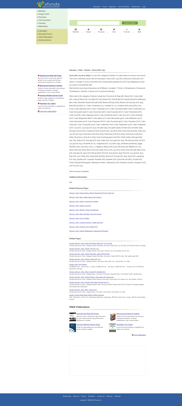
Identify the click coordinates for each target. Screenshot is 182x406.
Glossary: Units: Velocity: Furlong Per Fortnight (83, 201)
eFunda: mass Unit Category (78, 264)
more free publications (48, 111)
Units (114, 32)
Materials (41, 11)
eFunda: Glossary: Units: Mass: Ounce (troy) (83, 290)
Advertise (117, 396)
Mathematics (43, 26)
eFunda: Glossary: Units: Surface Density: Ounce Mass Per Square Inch (91, 277)
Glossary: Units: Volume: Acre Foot (80, 206)
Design (88, 32)
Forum (104, 6)
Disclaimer (91, 396)
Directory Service (44, 40)
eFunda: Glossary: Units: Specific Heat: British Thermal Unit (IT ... (89, 282)
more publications (140, 335)
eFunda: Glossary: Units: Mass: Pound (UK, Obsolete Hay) (87, 272)
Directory (109, 396)
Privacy (83, 396)
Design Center (43, 14)
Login (144, 6)
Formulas (42, 23)
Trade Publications (45, 37)
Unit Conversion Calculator (79, 171)
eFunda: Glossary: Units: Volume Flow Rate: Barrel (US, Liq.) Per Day (90, 243)
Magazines (112, 6)
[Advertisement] (52, 192)
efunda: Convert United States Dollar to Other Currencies (86, 295)
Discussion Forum (45, 34)
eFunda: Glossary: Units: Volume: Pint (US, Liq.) (84, 249)
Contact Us (100, 396)
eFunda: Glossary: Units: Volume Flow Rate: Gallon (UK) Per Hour (89, 254)
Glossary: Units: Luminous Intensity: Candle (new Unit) (86, 222)
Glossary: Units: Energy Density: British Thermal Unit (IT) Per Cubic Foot (91, 193)
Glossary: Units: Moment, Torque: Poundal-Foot (83, 210)
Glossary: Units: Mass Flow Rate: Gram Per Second (85, 214)
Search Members (124, 6)
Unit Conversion (44, 20)
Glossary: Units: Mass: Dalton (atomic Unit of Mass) (85, 197)
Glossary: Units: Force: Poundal (79, 218)
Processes (42, 17)
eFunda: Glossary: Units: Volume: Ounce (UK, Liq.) (85, 259)
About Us (76, 396)
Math (139, 32)
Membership (136, 6)
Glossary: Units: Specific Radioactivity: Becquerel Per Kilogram (88, 231)
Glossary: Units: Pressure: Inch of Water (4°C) (83, 227)
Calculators (96, 6)
